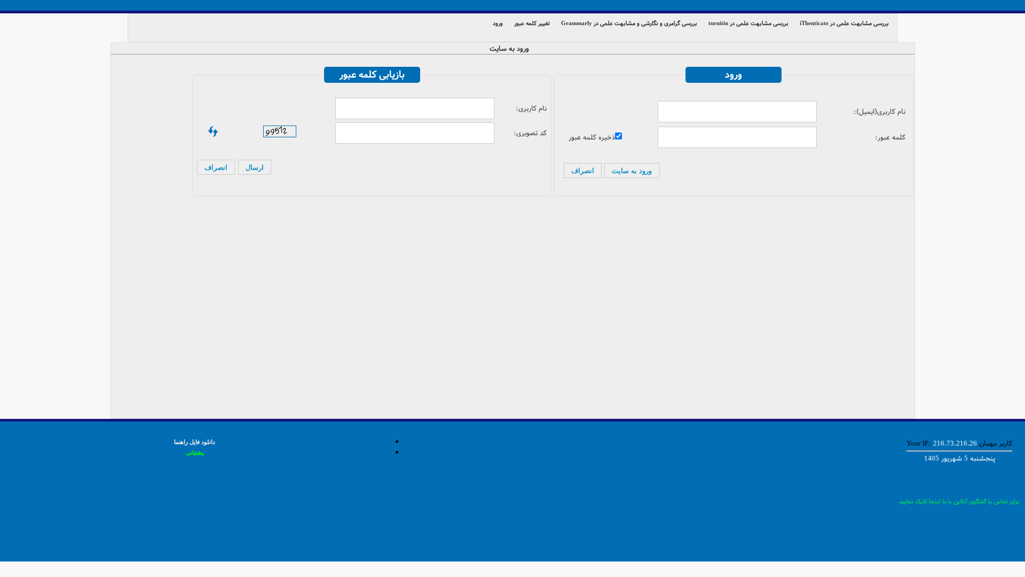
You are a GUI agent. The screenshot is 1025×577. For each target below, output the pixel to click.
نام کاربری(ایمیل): (879, 111)
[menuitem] (847, 23)
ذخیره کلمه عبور (592, 137)
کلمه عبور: (890, 137)
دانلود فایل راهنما (194, 442)
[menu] (512, 27)
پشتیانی (195, 452)
